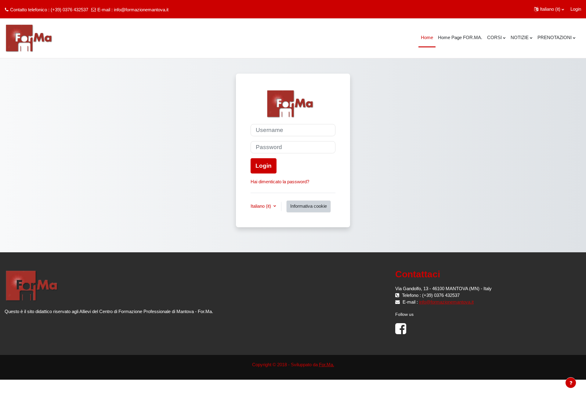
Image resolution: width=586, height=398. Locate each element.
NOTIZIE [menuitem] (520, 37)
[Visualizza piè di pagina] (570, 382)
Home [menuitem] (427, 37)
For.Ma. (326, 364)
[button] (549, 9)
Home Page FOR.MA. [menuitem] (460, 37)
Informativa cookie (308, 206)
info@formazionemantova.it (141, 9)
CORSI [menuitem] (494, 37)
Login (575, 9)
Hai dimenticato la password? (280, 181)
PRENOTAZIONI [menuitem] (554, 37)
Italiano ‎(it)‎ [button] (261, 206)
